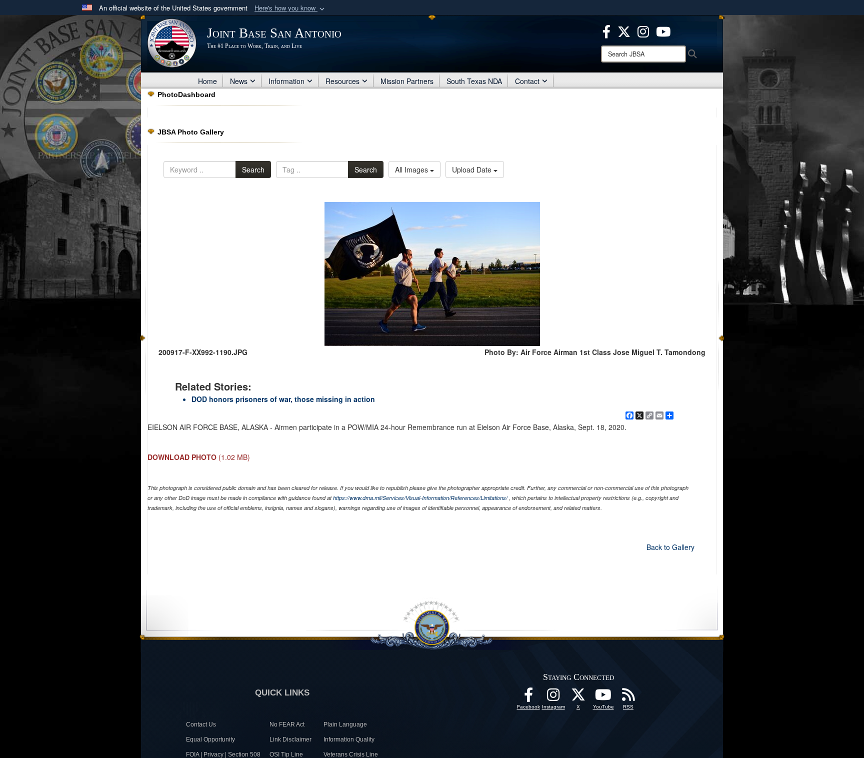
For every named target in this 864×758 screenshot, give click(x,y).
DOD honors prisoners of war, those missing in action (283, 399)
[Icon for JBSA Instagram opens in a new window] (643, 31)
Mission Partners (407, 81)
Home (207, 81)
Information (286, 81)
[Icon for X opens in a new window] (624, 31)
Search (253, 169)
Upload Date (473, 169)
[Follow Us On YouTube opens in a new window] (603, 698)
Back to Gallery (670, 547)
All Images (412, 169)
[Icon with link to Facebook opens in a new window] (606, 31)
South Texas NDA (474, 81)
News (239, 81)
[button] (290, 8)
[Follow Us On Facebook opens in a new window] (528, 698)
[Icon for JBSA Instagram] (553, 698)
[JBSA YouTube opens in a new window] (663, 31)
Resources (343, 81)
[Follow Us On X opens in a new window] (578, 698)
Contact (527, 81)
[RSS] (628, 698)
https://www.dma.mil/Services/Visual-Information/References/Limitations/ (420, 498)
